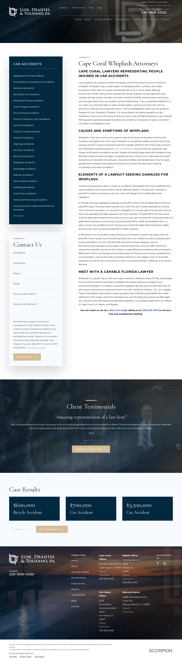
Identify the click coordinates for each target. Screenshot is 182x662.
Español (63, 7)
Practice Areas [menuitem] (122, 19)
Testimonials (78, 7)
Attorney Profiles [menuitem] (103, 19)
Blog (99, 7)
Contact (75, 606)
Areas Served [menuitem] (140, 19)
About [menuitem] (88, 19)
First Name (19, 253)
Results (75, 589)
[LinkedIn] (164, 563)
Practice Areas (78, 578)
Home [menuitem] (78, 19)
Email (16, 284)
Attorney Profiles (80, 572)
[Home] (30, 12)
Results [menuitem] (154, 19)
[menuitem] (35, 76)
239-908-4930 (154, 12)
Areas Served (78, 583)
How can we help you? (25, 304)
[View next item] (102, 440)
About (74, 566)
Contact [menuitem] (165, 19)
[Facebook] (157, 563)
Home (74, 560)
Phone (16, 273)
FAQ (91, 7)
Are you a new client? (24, 294)
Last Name (19, 263)
